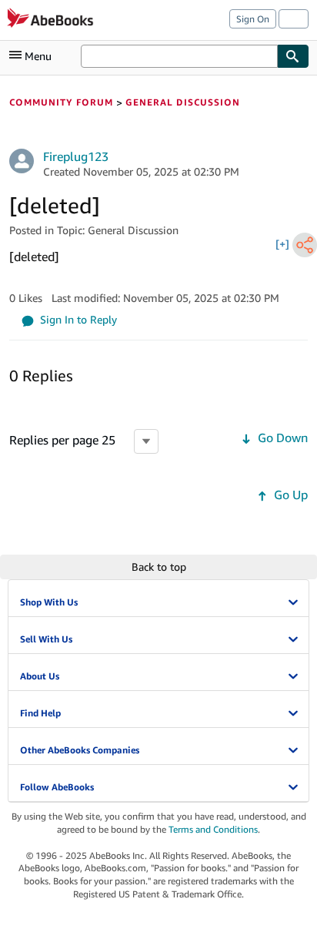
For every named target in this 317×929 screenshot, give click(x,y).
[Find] (293, 56)
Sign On (252, 19)
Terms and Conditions (213, 829)
